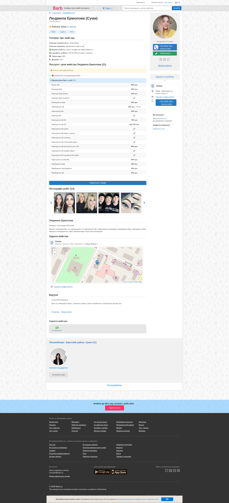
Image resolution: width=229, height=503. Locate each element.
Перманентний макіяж (125, 425)
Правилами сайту (153, 499)
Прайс (53, 32)
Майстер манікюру (79, 425)
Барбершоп (76, 428)
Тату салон (53, 431)
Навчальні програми (124, 445)
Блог (84, 453)
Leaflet (124, 282)
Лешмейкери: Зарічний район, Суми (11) (73, 342)
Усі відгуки (55, 312)
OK (167, 499)
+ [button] (54, 250)
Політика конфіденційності (59, 453)
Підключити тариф (98, 183)
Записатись (164, 53)
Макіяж (119, 428)
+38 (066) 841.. (165, 47)
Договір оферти (55, 456)
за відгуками (57, 330)
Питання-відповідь (90, 451)
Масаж (141, 425)
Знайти (176, 8)
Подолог (75, 431)
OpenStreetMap (133, 282)
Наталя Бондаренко (58, 368)
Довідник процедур (90, 456)
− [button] (54, 253)
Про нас (52, 445)
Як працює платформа (58, 448)
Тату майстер (54, 428)
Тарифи (52, 451)
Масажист (75, 422)
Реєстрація (168, 2)
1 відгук (71, 27)
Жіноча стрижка (100, 431)
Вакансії (119, 448)
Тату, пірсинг (144, 428)
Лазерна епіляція (123, 431)
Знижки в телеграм (123, 456)
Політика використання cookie (94, 448)
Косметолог (53, 422)
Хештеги (119, 451)
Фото (72, 32)
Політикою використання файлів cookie (132, 499)
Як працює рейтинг (90, 445)
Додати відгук (66, 312)
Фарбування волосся (124, 422)
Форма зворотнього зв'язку (59, 476)
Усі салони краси (100, 422)
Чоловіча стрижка (100, 428)
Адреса (62, 32)
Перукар (52, 425)
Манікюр (142, 431)
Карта (118, 453)
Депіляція (142, 422)
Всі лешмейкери (114, 385)
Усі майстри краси (101, 425)
